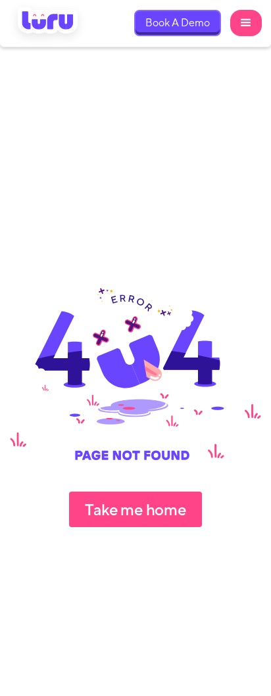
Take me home (135, 509)
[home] (48, 23)
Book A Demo (177, 22)
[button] (246, 23)
